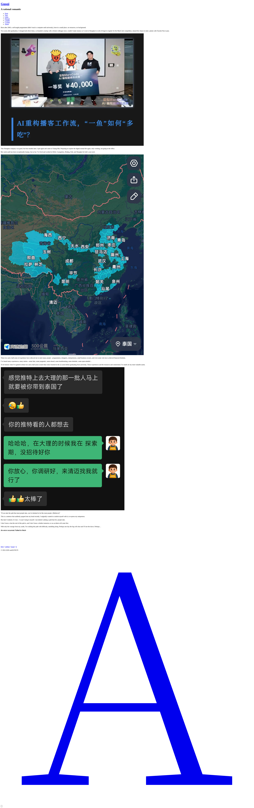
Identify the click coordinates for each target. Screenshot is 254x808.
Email (12, 547)
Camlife (7, 20)
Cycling (7, 22)
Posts (6, 13)
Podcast (7, 19)
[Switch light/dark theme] (1, 806)
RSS (2, 547)
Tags (6, 15)
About (7, 24)
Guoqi (5, 4)
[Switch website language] (127, 804)
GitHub (7, 547)
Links (6, 17)
